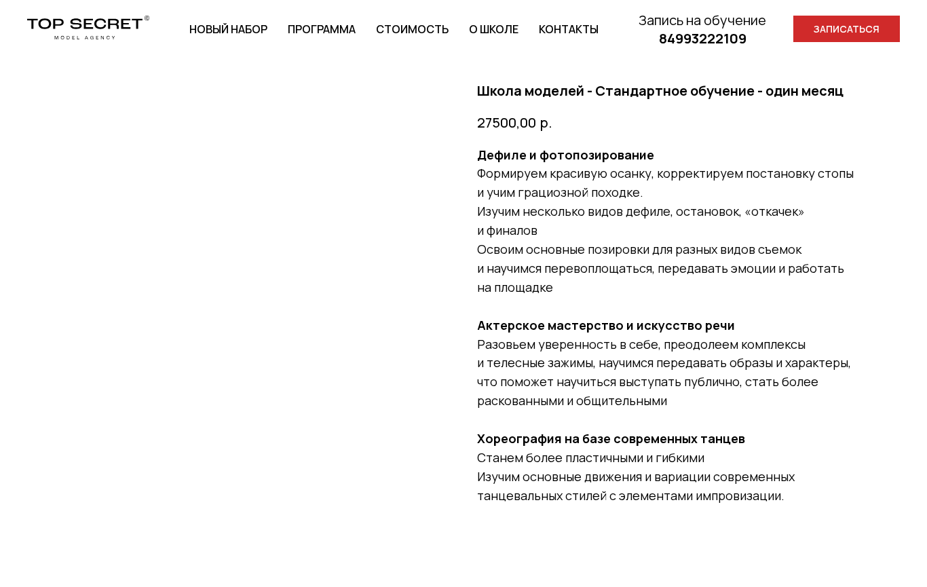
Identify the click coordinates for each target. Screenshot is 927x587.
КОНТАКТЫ (569, 29)
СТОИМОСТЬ (412, 29)
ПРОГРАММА (322, 29)
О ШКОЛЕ (493, 29)
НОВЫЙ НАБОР (228, 29)
